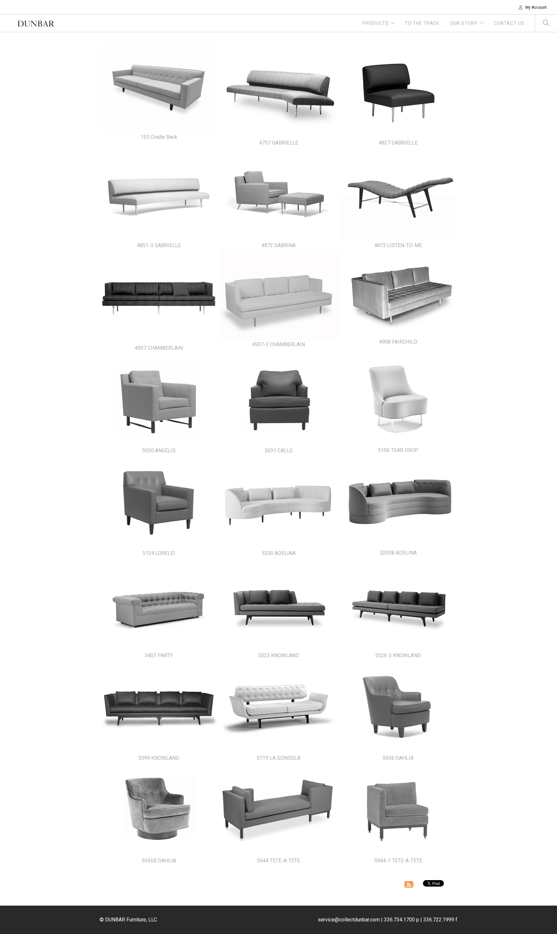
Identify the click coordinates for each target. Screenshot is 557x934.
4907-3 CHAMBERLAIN (278, 344)
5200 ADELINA (279, 553)
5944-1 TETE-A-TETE (398, 861)
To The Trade (422, 23)
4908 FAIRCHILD (398, 342)
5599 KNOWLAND (158, 758)
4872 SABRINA (278, 245)
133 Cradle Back (159, 137)
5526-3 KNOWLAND (398, 655)
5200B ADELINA (398, 553)
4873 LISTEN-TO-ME (398, 245)
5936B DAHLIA (159, 861)
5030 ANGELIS (159, 450)
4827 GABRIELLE (398, 143)
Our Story (464, 23)
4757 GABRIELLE (278, 143)
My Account (535, 7)
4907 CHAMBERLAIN (159, 348)
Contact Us (509, 23)
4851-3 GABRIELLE (159, 245)
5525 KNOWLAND (278, 655)
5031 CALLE (279, 450)
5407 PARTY (159, 655)
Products (376, 23)
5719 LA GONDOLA (278, 758)
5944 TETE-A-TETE (278, 861)
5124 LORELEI (158, 553)
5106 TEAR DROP (398, 450)
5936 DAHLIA (398, 758)
